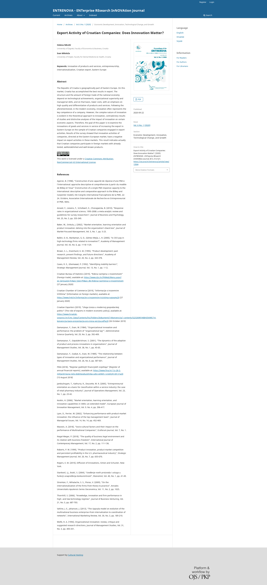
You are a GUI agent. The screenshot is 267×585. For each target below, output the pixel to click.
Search (208, 15)
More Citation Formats (144, 170)
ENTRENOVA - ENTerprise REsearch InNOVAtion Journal (98, 10)
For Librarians (182, 66)
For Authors (181, 62)
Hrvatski (180, 37)
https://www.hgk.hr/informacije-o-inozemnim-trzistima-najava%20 (88, 297)
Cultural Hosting (75, 555)
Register (202, 2)
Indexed (93, 15)
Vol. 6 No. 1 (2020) (83, 24)
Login (211, 2)
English (180, 32)
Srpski (179, 41)
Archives (68, 15)
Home (59, 24)
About (80, 15)
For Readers (181, 58)
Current (56, 15)
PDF (139, 99)
